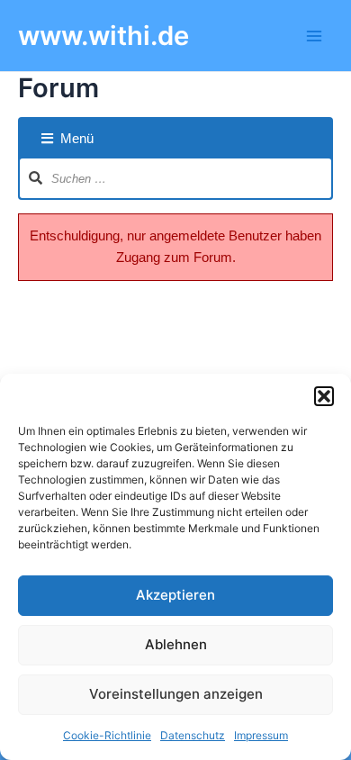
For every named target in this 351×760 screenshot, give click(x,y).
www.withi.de (103, 35)
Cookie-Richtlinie (107, 735)
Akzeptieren (175, 594)
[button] (324, 396)
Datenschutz (192, 735)
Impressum (261, 735)
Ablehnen (176, 644)
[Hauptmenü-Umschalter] (314, 36)
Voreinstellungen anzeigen (176, 693)
